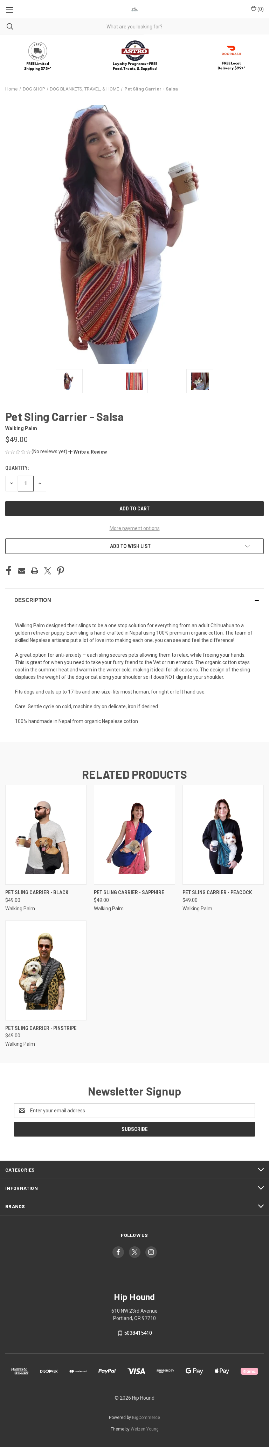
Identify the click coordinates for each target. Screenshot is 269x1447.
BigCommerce (146, 1417)
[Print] (34, 571)
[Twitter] (47, 571)
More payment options (135, 528)
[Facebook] (8, 571)
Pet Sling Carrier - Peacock (217, 892)
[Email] (21, 571)
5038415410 (138, 1333)
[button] (134, 56)
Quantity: (17, 468)
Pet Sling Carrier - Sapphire (129, 892)
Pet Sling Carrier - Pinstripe (41, 1028)
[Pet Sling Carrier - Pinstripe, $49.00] (46, 970)
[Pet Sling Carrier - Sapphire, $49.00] (134, 834)
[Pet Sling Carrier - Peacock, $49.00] (223, 834)
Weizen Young (145, 1429)
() (260, 9)
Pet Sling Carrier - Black (36, 892)
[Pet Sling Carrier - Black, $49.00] (46, 834)
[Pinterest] (60, 571)
